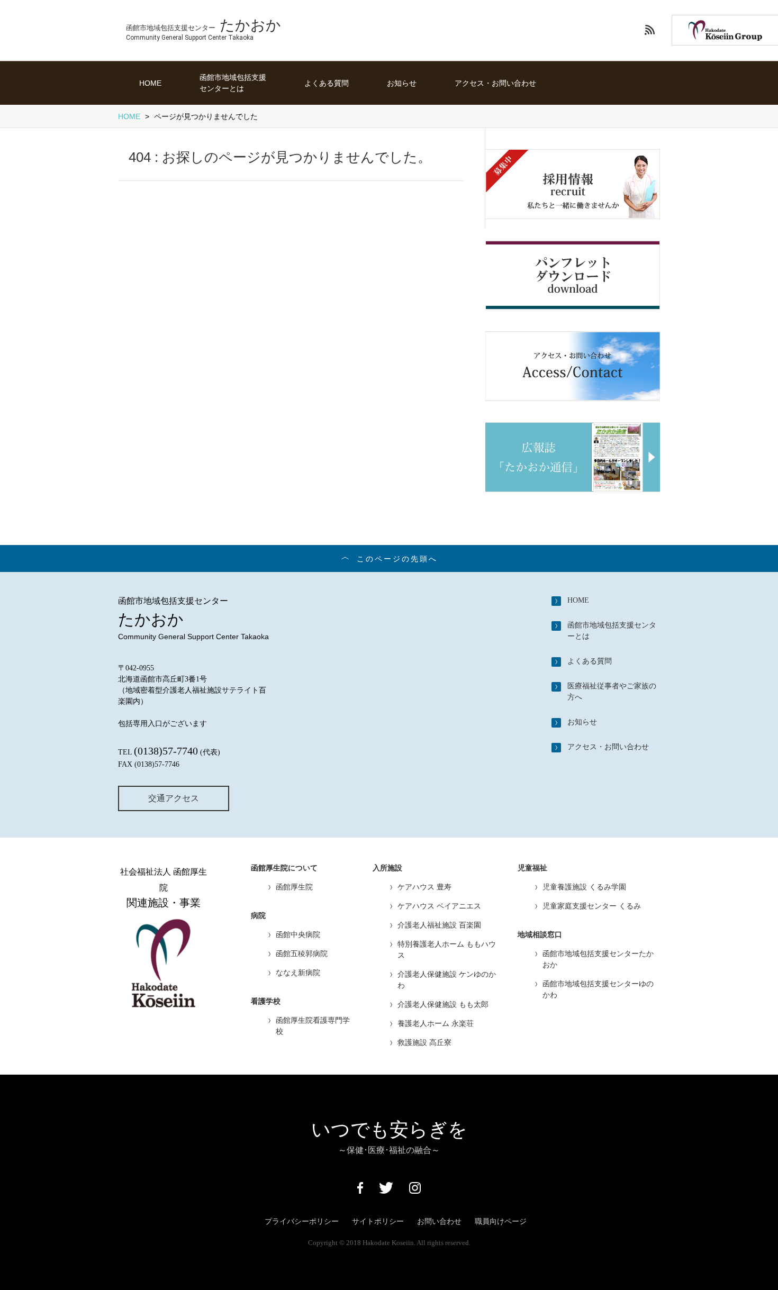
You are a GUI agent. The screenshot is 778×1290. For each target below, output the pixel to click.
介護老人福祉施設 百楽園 (439, 925)
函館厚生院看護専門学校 (313, 1025)
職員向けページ (501, 1221)
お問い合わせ (439, 1221)
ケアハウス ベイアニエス (439, 906)
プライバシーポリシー (302, 1221)
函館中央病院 (298, 934)
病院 (258, 916)
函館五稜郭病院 (302, 953)
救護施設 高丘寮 (424, 1042)
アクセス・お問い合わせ (495, 83)
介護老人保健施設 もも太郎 (442, 1004)
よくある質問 (326, 83)
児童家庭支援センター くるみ (591, 906)
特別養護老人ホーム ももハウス (446, 949)
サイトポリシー (378, 1221)
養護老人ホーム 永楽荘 (435, 1023)
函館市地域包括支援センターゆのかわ (598, 989)
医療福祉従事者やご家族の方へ (611, 691)
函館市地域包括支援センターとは (233, 83)
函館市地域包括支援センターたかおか (598, 959)
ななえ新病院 (298, 972)
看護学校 (266, 1001)
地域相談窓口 (540, 935)
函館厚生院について (284, 868)
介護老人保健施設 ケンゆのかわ (446, 979)
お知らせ (402, 83)
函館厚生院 (294, 887)
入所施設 (387, 868)
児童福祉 (532, 868)
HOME (150, 83)
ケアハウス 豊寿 (424, 887)
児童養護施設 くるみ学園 (584, 887)
